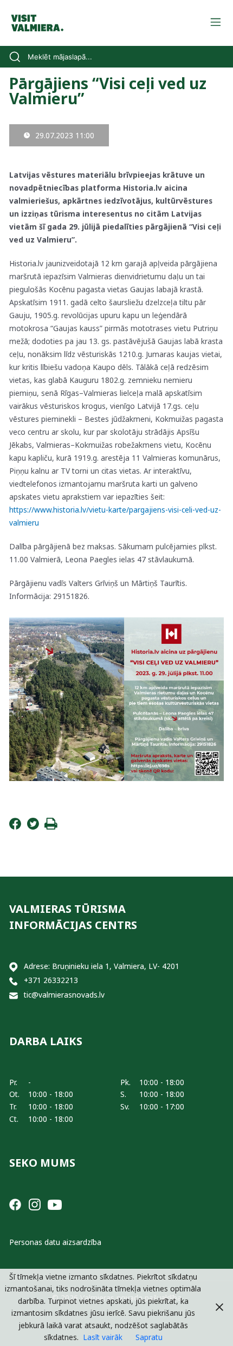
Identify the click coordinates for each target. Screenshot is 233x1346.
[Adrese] (13, 966)
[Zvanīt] (13, 980)
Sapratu (149, 1337)
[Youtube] (55, 1204)
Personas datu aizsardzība (55, 1242)
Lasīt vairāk (102, 1337)
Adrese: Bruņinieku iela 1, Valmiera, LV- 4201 (101, 966)
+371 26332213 (51, 980)
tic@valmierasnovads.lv (64, 995)
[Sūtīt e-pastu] (13, 995)
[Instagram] (35, 1204)
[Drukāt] (50, 827)
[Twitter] (33, 827)
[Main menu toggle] (215, 23)
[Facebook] (15, 827)
